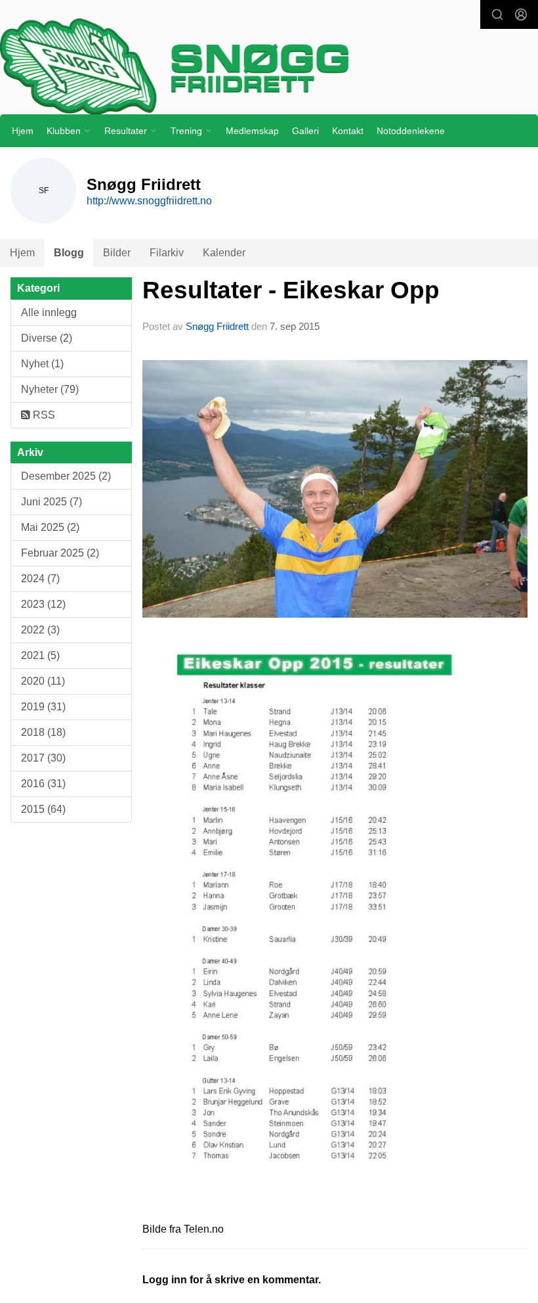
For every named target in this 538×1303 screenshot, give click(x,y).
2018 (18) (43, 732)
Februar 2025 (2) (60, 553)
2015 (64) (43, 809)
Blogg (69, 252)
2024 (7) (40, 578)
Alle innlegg (49, 312)
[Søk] (497, 14)
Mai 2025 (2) (50, 527)
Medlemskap (252, 131)
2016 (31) (43, 783)
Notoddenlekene (411, 131)
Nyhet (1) (42, 363)
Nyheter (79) (50, 389)
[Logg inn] (521, 14)
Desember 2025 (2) (66, 476)
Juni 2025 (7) (51, 501)
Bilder (117, 252)
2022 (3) (40, 629)
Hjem (22, 131)
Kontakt (347, 131)
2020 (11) (43, 681)
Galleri (305, 131)
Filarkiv (167, 252)
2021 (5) (40, 655)
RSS (42, 415)
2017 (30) (43, 758)
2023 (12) (43, 604)
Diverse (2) (46, 338)
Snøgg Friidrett (217, 326)
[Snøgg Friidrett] (269, 66)
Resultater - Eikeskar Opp (291, 290)
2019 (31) (43, 706)
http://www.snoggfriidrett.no (149, 200)
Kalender (224, 252)
